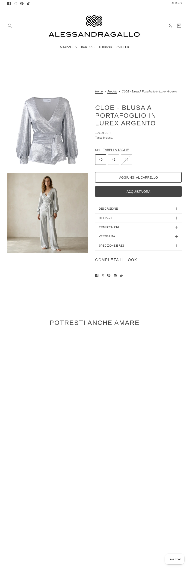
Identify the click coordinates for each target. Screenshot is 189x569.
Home (99, 91)
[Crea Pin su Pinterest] (108, 275)
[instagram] (15, 3)
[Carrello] (179, 25)
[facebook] (9, 3)
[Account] (170, 25)
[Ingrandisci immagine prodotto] (47, 130)
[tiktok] (28, 3)
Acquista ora (138, 191)
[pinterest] (21, 3)
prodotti (112, 91)
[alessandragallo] (94, 25)
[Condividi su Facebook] (96, 275)
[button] (121, 275)
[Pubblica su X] (103, 275)
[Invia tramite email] (115, 275)
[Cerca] (9, 25)
